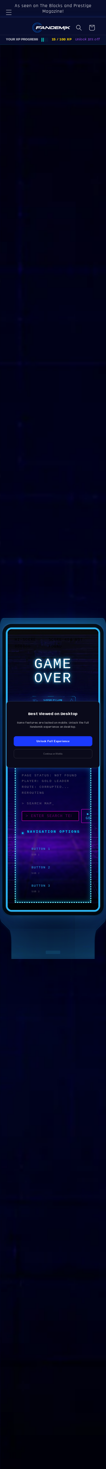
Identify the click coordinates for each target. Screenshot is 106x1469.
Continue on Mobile (52, 753)
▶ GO (88, 816)
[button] (11, 19)
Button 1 (41, 849)
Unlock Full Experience (53, 741)
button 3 (41, 886)
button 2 (41, 867)
